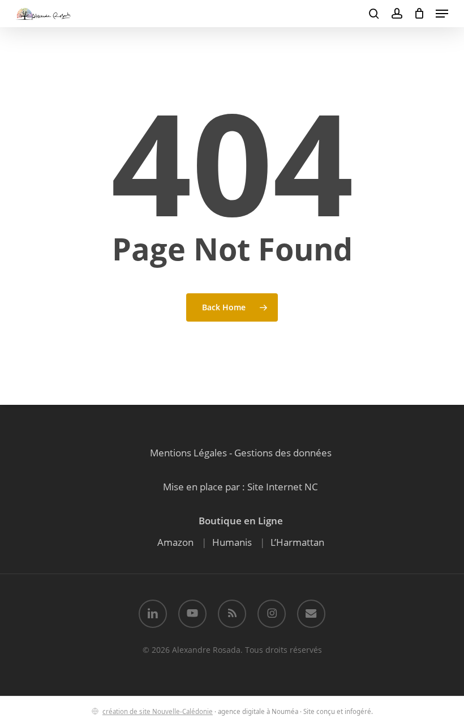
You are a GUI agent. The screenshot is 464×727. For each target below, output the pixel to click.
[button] (442, 13)
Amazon (175, 542)
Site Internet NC (282, 486)
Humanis (232, 542)
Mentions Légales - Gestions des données (241, 452)
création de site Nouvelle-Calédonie (157, 711)
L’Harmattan (297, 542)
